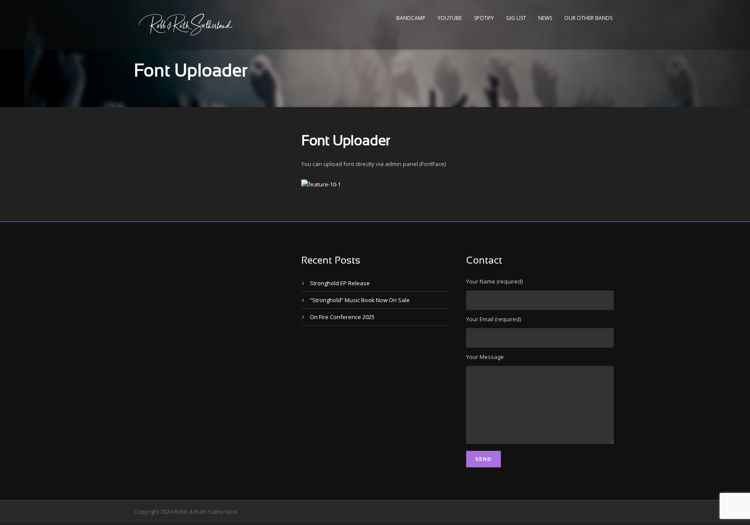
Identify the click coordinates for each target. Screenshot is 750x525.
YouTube (450, 18)
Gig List (516, 18)
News (545, 18)
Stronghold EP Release (340, 283)
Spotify (484, 18)
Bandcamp (410, 18)
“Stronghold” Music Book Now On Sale (360, 300)
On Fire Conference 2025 (342, 317)
